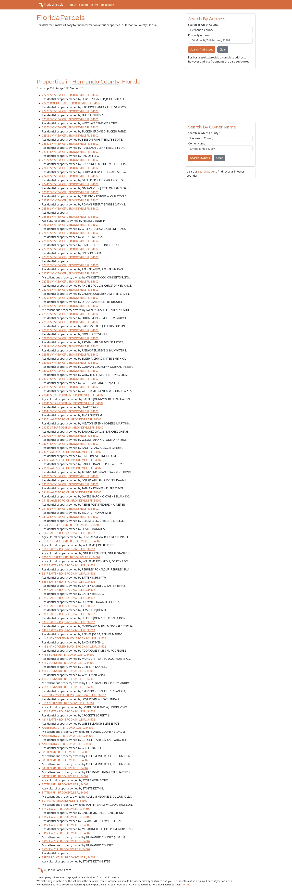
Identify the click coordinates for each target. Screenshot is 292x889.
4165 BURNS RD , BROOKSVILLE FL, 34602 (68, 679)
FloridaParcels (53, 4)
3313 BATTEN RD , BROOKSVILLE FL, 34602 (68, 614)
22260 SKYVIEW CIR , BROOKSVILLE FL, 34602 (70, 127)
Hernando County (95, 81)
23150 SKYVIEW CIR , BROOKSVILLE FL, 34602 (70, 517)
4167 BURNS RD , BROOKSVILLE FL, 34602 (68, 687)
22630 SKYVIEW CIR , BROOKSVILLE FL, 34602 (70, 241)
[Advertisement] (108, 53)
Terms (95, 5)
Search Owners (200, 158)
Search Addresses (201, 49)
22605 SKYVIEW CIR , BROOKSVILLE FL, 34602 (70, 225)
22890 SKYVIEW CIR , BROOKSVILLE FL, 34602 (70, 338)
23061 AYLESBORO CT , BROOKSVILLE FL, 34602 (71, 419)
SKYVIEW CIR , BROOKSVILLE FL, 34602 (66, 809)
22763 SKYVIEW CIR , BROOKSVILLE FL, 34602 (70, 281)
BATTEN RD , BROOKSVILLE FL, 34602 (65, 752)
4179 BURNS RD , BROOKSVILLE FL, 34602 (68, 703)
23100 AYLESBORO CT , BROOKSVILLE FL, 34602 (71, 468)
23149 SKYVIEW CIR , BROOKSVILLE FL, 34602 (70, 508)
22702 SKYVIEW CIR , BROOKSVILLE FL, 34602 (70, 257)
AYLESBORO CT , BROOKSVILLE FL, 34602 (67, 727)
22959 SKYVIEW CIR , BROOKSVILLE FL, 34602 (70, 362)
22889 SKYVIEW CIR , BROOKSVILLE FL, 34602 (70, 330)
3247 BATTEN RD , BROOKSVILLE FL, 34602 (68, 590)
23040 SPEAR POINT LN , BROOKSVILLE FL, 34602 (72, 395)
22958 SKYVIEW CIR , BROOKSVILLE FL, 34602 (70, 354)
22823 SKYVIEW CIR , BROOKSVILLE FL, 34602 (70, 314)
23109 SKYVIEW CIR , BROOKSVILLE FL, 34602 (70, 476)
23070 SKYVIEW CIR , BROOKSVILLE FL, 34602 (70, 435)
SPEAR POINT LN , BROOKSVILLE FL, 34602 (68, 857)
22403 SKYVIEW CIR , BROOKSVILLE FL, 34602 (70, 168)
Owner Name (196, 143)
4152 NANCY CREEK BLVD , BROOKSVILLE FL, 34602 (74, 646)
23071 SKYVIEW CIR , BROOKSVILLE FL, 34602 (70, 444)
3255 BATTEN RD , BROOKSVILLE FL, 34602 (68, 598)
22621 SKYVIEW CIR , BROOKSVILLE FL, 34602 (70, 233)
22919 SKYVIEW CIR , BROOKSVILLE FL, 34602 (70, 346)
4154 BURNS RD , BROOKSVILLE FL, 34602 (68, 654)
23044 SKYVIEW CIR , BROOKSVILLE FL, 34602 (70, 411)
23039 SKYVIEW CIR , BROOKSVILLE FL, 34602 (70, 387)
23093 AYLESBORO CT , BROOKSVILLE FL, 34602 (71, 460)
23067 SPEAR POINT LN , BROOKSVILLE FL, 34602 (72, 427)
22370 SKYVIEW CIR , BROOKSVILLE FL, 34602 (70, 160)
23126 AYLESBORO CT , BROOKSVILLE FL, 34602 (71, 492)
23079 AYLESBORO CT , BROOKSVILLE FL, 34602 (71, 452)
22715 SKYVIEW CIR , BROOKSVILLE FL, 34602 (70, 265)
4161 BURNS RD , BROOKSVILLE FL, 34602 (68, 671)
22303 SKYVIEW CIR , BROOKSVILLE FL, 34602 (70, 135)
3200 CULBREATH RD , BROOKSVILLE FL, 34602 (71, 557)
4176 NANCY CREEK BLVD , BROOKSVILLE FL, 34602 (74, 695)
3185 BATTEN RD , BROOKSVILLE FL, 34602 (68, 549)
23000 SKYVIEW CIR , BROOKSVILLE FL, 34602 (70, 371)
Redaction (107, 5)
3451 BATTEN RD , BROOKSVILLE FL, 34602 (68, 630)
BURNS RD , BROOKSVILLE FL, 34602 (64, 800)
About (72, 5)
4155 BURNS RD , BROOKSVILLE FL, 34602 (68, 663)
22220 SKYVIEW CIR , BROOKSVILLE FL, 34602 (70, 95)
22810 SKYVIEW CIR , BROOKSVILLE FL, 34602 (70, 306)
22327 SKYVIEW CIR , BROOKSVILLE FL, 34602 (70, 143)
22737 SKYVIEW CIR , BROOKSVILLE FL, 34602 (70, 273)
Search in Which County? (204, 25)
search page (206, 171)
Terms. (187, 884)
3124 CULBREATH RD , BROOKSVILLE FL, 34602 (71, 525)
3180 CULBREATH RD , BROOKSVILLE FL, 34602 (71, 541)
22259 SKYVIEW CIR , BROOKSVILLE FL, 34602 (70, 119)
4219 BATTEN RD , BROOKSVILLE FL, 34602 (68, 719)
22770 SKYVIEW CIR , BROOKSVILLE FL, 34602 (70, 289)
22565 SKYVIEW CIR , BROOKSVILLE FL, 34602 (70, 216)
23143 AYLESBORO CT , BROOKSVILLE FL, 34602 (71, 500)
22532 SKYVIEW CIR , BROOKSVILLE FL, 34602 (70, 192)
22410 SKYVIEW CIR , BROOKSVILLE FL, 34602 (70, 176)
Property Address (199, 35)
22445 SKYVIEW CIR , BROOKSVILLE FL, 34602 (70, 184)
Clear (223, 49)
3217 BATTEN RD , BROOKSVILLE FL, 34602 (68, 573)
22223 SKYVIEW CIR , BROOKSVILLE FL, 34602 (70, 111)
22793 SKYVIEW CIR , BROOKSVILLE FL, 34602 (70, 298)
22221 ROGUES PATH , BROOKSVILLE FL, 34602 (71, 103)
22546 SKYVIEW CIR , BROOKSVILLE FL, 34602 (70, 208)
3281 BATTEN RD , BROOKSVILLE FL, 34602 (68, 606)
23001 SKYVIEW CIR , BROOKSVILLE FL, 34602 (70, 379)
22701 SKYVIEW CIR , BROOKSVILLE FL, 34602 (70, 249)
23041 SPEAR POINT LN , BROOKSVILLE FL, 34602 (72, 403)
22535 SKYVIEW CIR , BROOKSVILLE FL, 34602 (70, 200)
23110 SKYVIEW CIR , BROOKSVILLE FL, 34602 (70, 484)
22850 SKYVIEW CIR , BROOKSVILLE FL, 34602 (70, 322)
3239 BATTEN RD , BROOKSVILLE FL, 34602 (68, 581)
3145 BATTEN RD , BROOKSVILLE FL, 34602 (68, 533)
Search (83, 5)
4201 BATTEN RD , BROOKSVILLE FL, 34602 (68, 711)
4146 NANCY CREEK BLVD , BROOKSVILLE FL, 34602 (74, 638)
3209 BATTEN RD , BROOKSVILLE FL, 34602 (68, 565)
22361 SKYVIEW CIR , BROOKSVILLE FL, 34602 (70, 152)
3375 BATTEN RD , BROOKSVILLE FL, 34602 (68, 622)
